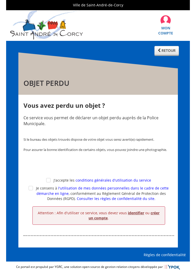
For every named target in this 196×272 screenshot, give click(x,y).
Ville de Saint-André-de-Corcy (98, 5)
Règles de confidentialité (166, 254)
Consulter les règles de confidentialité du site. (116, 198)
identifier (136, 212)
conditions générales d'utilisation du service (113, 180)
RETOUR (168, 50)
